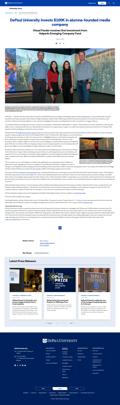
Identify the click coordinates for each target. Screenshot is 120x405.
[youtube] (25, 365)
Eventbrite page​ (88, 202)
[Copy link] (63, 43)
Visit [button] (43, 388)
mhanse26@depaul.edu (47, 243)
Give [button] (77, 388)
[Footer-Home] (60, 341)
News (16, 12)
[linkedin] (15, 365)
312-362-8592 (44, 245)
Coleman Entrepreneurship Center (30, 172)
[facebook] (22, 365)
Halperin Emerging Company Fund (29, 133)
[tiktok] (17, 365)
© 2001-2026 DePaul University (60, 399)
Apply (102, 3)
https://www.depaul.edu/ (13, 219)
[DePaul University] (16, 3)
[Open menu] (114, 3)
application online (80, 193)
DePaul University (9, 12)
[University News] (15, 8)
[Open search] (109, 3)
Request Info (92, 3)
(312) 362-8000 (21, 356)
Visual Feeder (86, 116)
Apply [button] (60, 388)
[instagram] (20, 365)
